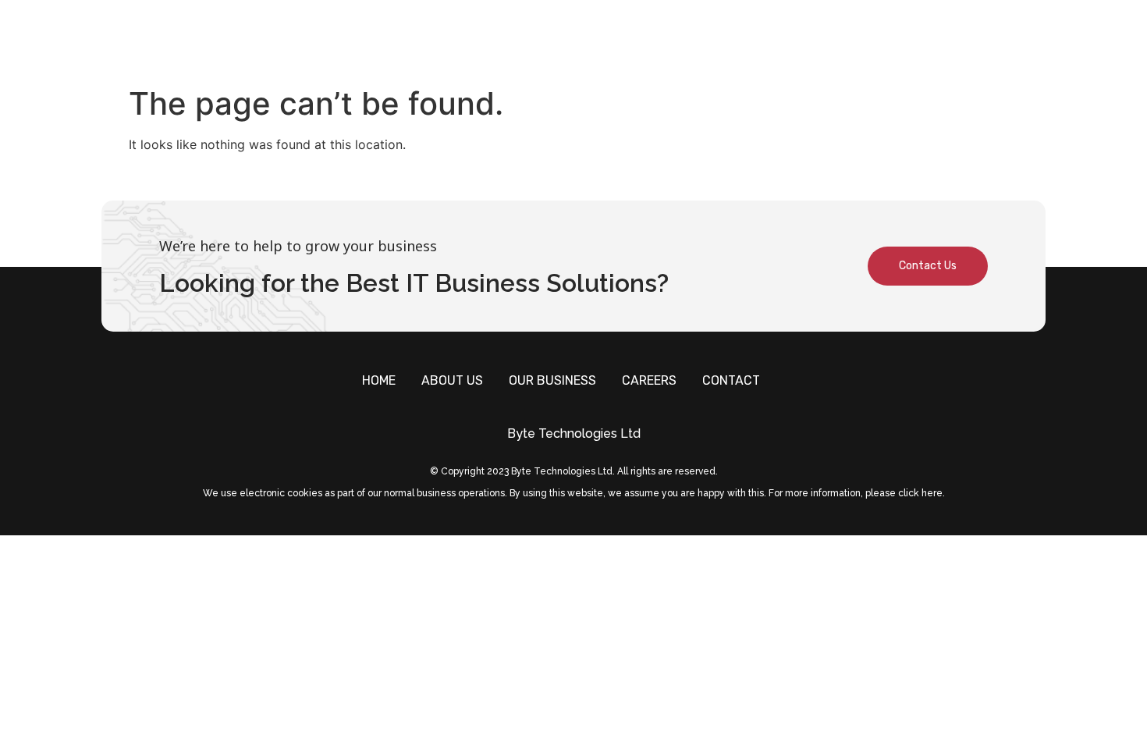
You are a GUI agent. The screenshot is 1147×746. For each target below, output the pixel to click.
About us (678, 39)
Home (604, 39)
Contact (966, 39)
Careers (882, 39)
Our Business (781, 39)
